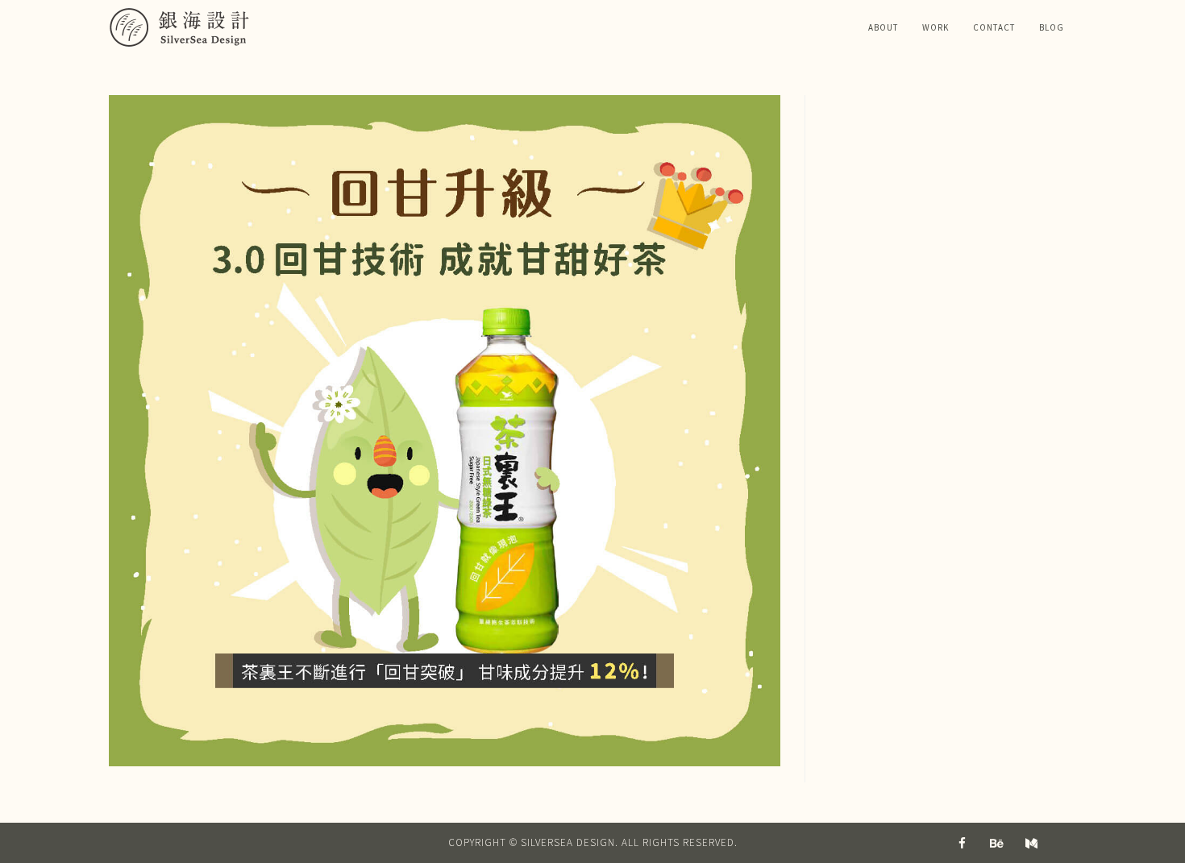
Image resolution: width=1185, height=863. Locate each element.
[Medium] (1032, 843)
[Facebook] (962, 843)
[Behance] (997, 843)
